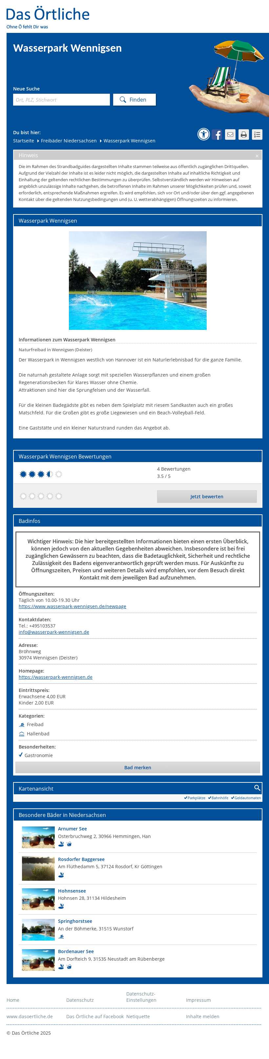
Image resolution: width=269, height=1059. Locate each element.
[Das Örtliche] (51, 10)
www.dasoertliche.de (30, 1016)
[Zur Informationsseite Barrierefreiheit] (204, 134)
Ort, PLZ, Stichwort (42, 90)
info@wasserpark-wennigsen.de (54, 632)
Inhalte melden (202, 1016)
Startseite (23, 140)
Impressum (198, 1000)
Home (13, 1000)
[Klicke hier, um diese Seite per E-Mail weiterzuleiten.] (230, 134)
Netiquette (138, 1016)
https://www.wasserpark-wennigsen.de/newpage (72, 606)
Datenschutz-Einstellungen (141, 997)
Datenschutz (80, 1000)
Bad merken (137, 767)
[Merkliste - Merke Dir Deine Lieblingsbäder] (257, 134)
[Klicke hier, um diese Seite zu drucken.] (243, 134)
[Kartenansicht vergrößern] (257, 788)
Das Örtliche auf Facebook (95, 1016)
